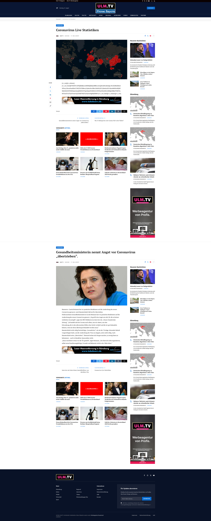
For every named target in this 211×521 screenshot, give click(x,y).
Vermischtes (134, 15)
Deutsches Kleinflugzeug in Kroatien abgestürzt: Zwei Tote (143, 114)
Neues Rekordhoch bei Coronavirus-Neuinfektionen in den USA (67, 173)
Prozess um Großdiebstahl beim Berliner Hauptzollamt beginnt (90, 173)
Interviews (117, 15)
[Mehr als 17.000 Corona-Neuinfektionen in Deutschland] (91, 139)
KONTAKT (151, 8)
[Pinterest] (50, 98)
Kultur (77, 15)
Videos (125, 15)
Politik (84, 15)
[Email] (50, 102)
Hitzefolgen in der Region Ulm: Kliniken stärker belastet (147, 74)
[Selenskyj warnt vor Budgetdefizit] (142, 50)
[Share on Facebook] (145, 35)
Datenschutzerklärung (143, 504)
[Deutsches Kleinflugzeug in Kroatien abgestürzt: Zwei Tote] (142, 104)
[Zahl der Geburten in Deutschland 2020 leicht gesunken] (116, 163)
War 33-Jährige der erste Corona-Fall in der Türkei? (109, 120)
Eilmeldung (68, 15)
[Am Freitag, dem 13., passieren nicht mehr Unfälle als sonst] (67, 139)
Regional (108, 15)
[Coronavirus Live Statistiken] (91, 59)
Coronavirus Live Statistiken (103, 370)
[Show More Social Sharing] (153, 35)
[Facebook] (50, 87)
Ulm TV (61, 35)
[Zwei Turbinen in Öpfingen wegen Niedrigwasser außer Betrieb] (134, 84)
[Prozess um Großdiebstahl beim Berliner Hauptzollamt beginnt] (91, 163)
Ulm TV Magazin (60, 0)
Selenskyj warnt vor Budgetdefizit (141, 60)
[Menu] (57, 8)
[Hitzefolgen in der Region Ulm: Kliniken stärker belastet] (134, 74)
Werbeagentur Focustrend (97, 515)
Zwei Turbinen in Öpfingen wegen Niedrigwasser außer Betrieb (146, 84)
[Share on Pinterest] (150, 35)
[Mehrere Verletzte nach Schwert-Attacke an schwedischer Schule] (142, 165)
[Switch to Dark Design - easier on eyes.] (152, 1)
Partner (143, 15)
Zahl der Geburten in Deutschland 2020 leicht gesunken (115, 173)
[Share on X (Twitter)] (148, 35)
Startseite (58, 19)
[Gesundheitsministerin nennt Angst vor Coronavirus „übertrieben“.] (91, 285)
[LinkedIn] (50, 94)
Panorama (60, 25)
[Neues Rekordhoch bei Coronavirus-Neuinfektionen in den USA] (67, 163)
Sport (101, 15)
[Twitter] (50, 91)
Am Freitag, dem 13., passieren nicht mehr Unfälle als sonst (67, 149)
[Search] (154, 1)
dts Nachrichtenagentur (136, 62)
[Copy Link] (50, 105)
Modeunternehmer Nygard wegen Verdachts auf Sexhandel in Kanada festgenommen (116, 149)
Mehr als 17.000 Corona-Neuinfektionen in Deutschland (90, 149)
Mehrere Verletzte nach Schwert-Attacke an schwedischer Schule (144, 176)
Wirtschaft (92, 15)
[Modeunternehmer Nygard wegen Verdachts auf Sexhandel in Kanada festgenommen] (116, 139)
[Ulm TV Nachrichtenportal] (105, 8)
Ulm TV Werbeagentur (72, 0)
